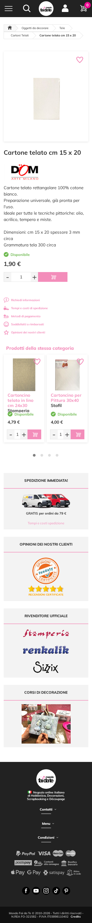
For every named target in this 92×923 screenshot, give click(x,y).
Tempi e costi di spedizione (29, 308)
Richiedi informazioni (25, 300)
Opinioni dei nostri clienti (28, 332)
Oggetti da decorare (35, 28)
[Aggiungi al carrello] (52, 277)
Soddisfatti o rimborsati (27, 324)
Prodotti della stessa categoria (40, 348)
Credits (76, 916)
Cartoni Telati (20, 35)
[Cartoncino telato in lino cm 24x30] (24, 374)
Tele (62, 28)
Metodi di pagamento (25, 316)
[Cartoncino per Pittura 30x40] (67, 374)
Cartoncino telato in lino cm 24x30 (20, 400)
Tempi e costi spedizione (46, 523)
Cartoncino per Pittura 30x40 (66, 398)
